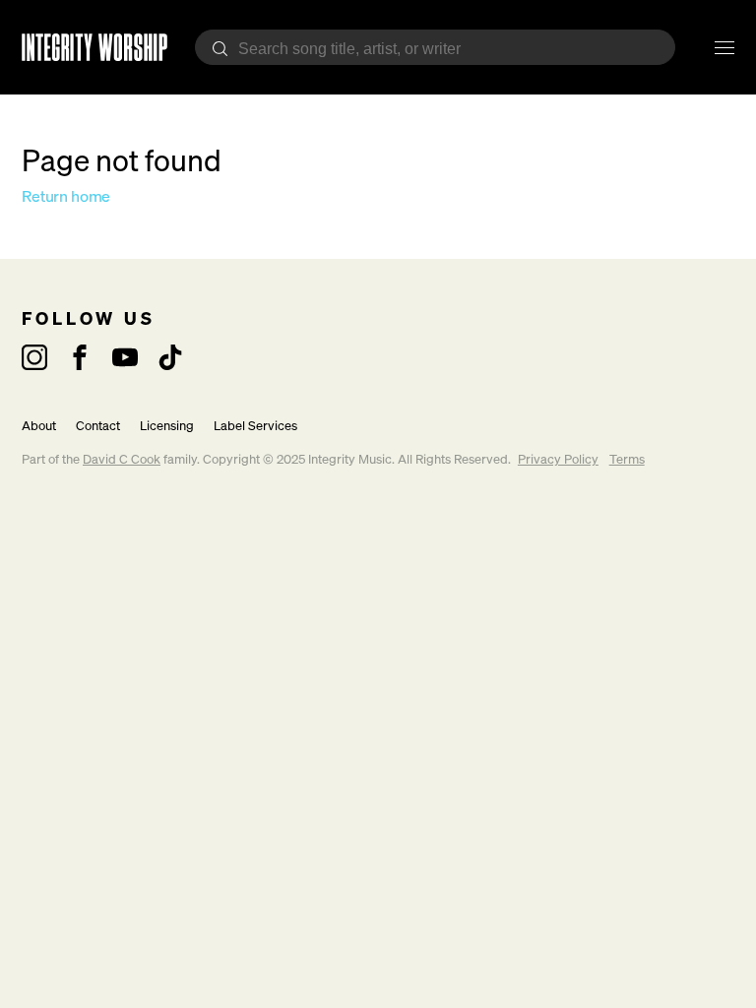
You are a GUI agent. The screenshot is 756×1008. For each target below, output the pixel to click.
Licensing (167, 425)
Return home (66, 196)
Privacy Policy (558, 459)
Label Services (255, 425)
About (39, 425)
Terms (627, 459)
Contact (98, 425)
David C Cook (121, 459)
